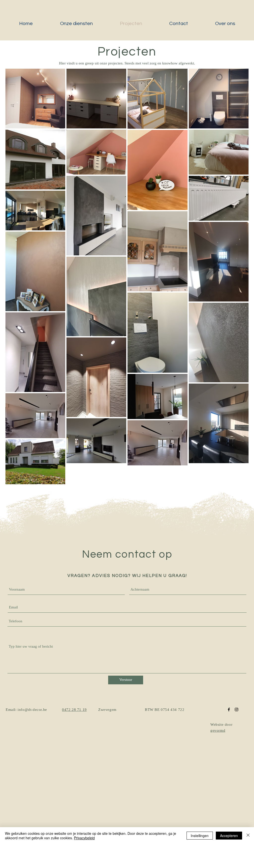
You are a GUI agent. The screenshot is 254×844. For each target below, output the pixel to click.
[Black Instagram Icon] (236, 709)
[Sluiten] (248, 835)
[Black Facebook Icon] (228, 709)
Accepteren (229, 835)
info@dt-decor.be (32, 710)
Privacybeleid (84, 837)
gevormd (217, 730)
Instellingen (200, 835)
